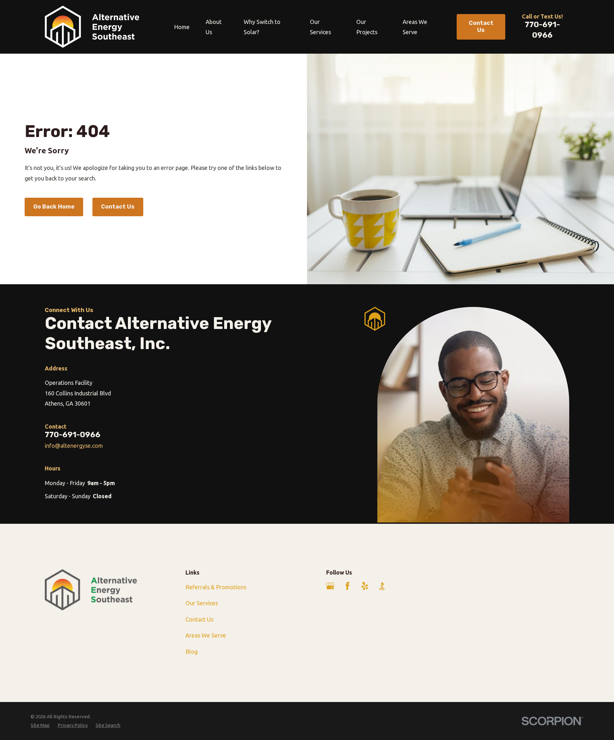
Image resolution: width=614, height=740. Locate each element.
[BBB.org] (382, 586)
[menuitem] (40, 725)
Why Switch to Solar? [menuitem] (262, 27)
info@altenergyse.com (74, 445)
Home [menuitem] (182, 27)
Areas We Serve (205, 635)
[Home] (92, 27)
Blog (191, 651)
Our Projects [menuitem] (366, 27)
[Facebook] (347, 586)
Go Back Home (54, 206)
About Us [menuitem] (214, 27)
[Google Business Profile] (330, 586)
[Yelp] (365, 586)
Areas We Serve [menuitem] (415, 27)
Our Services (201, 603)
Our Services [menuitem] (320, 27)
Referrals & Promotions (215, 587)
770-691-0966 (72, 434)
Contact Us (118, 206)
